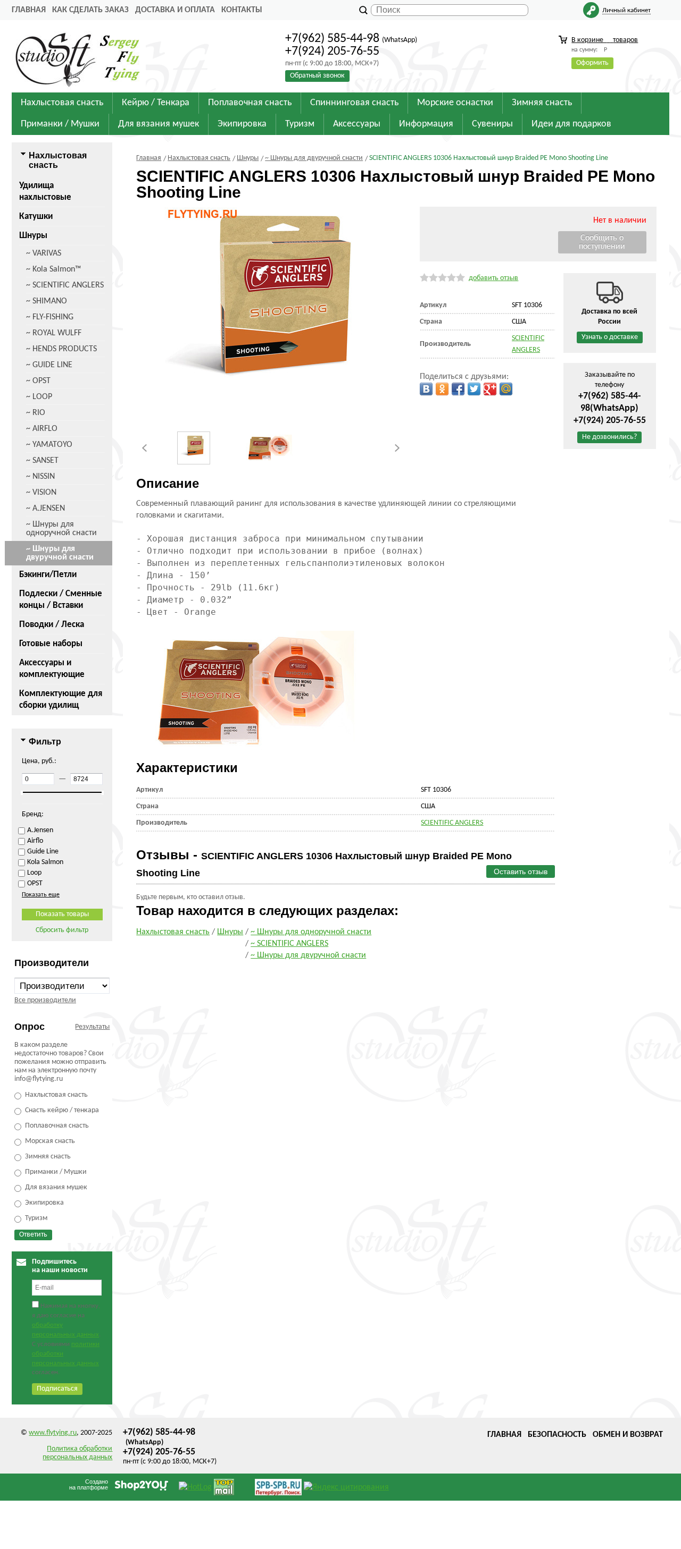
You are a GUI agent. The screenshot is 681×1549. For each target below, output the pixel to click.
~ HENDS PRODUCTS (61, 349)
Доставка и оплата (175, 10)
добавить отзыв (493, 278)
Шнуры (33, 235)
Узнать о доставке (610, 337)
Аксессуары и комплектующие (52, 668)
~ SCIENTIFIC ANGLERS (65, 285)
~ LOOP (39, 397)
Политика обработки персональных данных (77, 1453)
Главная (29, 10)
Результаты (92, 1027)
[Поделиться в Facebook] (458, 389)
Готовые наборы (50, 643)
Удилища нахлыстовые (45, 191)
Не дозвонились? (609, 437)
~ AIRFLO (41, 429)
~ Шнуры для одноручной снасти (61, 528)
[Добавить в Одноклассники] (442, 389)
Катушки (36, 216)
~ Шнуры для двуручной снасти (60, 553)
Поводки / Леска (51, 624)
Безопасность (557, 1435)
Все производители (45, 1000)
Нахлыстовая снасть (173, 932)
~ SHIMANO (46, 301)
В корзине (604, 40)
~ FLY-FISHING (49, 317)
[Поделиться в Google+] (490, 389)
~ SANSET (42, 460)
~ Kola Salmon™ (53, 269)
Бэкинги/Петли (48, 574)
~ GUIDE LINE (49, 365)
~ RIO (35, 413)
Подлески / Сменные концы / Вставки (60, 599)
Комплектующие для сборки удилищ (60, 699)
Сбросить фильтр (62, 930)
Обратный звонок (317, 76)
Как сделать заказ (90, 10)
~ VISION (41, 492)
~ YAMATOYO (49, 445)
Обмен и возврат (628, 1435)
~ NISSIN (40, 476)
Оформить (592, 63)
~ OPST (38, 381)
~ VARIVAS (43, 253)
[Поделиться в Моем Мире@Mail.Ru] (506, 389)
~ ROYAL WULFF (53, 333)
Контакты (241, 10)
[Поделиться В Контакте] (426, 389)
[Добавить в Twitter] (474, 389)
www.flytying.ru (53, 1433)
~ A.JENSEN (45, 508)
